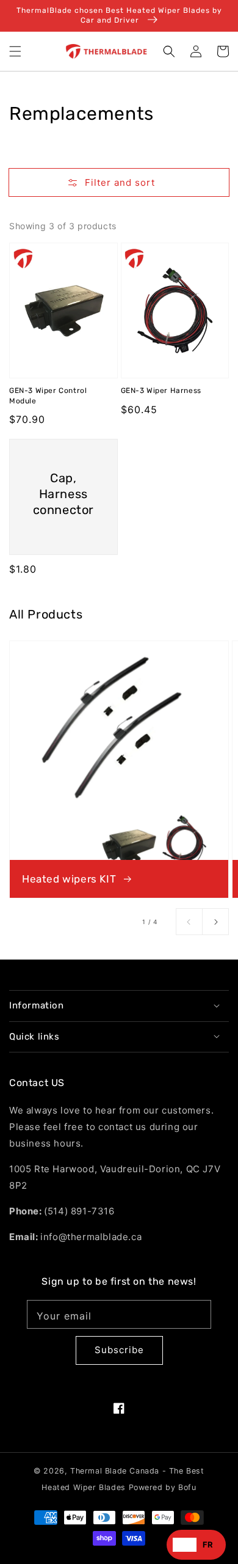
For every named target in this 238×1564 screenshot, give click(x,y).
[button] (15, 51)
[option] (208, 1545)
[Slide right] (215, 921)
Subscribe (119, 1350)
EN (184, 1544)
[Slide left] (189, 921)
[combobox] (185, 1545)
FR (208, 1544)
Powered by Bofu (163, 1487)
